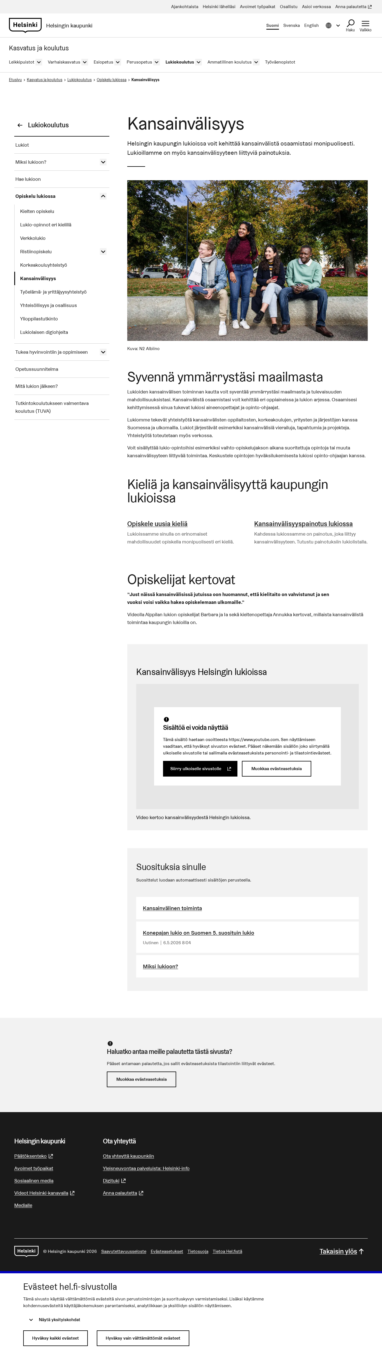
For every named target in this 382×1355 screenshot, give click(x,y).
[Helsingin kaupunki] (26, 1251)
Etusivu (15, 79)
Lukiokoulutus (79, 79)
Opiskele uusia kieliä (157, 523)
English (311, 25)
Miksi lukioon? (160, 966)
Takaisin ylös (338, 1251)
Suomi (272, 25)
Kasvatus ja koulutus (44, 79)
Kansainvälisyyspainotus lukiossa (303, 523)
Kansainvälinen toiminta (172, 908)
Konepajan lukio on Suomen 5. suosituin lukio (198, 932)
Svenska (291, 25)
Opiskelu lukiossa (111, 79)
